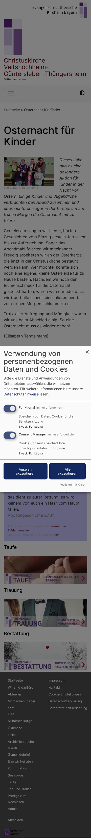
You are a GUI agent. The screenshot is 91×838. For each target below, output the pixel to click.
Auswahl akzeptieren (25, 471)
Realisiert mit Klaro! (72, 484)
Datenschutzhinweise (21, 394)
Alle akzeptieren (67, 471)
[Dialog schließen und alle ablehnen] (87, 349)
